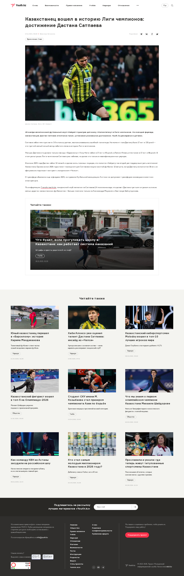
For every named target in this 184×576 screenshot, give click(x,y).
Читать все (75, 567)
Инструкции (75, 554)
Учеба (39, 256)
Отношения (123, 5)
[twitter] (157, 34)
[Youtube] (98, 567)
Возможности (52, 5)
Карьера (107, 5)
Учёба (92, 5)
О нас (35, 5)
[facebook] (152, 34)
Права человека (74, 5)
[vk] (146, 34)
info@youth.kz (42, 537)
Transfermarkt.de (48, 187)
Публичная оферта (100, 534)
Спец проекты (76, 564)
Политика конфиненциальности (102, 529)
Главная (73, 525)
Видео (73, 561)
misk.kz (169, 567)
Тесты (72, 551)
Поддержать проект (137, 535)
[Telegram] (103, 567)
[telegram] (141, 34)
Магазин (74, 544)
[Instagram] (93, 567)
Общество (16, 413)
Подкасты (74, 557)
